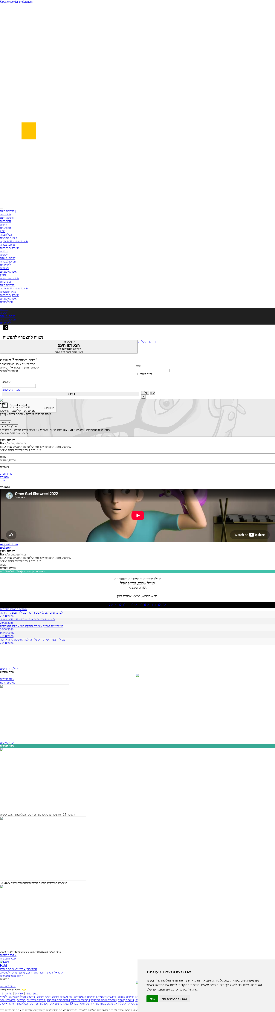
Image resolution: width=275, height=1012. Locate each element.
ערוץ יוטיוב (6, 473)
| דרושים (22, 1000)
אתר (2, 480)
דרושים (4, 224)
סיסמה (6, 382)
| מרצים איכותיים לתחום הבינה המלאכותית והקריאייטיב (32, 1003)
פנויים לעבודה (8, 261)
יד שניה (4, 251)
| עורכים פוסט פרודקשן (104, 1000)
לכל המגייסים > (8, 742)
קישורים (4, 467)
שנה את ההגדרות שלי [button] (174, 998)
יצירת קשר (6, 993)
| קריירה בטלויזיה (80, 1000)
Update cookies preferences (16, 1)
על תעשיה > (7, 679)
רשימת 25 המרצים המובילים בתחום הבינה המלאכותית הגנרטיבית (37, 814)
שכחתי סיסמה (11, 389)
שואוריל (4, 477)
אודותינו (19, 993)
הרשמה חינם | (8, 211)
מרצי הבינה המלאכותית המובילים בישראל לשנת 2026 (30, 951)
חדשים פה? (69, 346)
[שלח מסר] (137, 675)
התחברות (5, 214)
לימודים (4, 268)
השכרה (4, 254)
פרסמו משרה (7, 244)
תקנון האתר (32, 993)
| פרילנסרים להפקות (58, 1000)
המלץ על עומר (9, 426)
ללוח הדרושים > (9, 668)
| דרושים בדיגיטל (36, 1000)
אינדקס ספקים (8, 271)
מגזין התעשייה (8, 291)
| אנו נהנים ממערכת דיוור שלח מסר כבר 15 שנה (91, 1003)
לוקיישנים (5, 264)
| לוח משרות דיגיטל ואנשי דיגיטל (55, 996)
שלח (145, 392)
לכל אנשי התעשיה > (11, 975)
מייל (138, 366)
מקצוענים (5, 227)
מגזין (2, 231)
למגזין (3, 275)
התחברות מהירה (9, 278)
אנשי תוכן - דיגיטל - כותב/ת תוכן (18, 969)
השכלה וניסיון (7, 440)
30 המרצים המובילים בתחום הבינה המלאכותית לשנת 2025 (33, 883)
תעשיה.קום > (8, 986)
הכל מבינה (6, 234)
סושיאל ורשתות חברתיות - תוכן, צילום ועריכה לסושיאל (31, 972)
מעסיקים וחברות (9, 248)
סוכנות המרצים (8, 237)
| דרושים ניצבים (127, 996)
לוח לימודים (6, 301)
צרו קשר (5, 422)
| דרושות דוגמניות (107, 996)
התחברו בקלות (148, 342)
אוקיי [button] (152, 998)
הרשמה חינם (7, 217)
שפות (3, 456)
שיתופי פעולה (7, 258)
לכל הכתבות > (8, 955)
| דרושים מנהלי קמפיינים (22, 996)
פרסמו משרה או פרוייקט (14, 241)
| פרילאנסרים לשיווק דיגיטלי (135, 1003)
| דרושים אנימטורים (85, 996)
